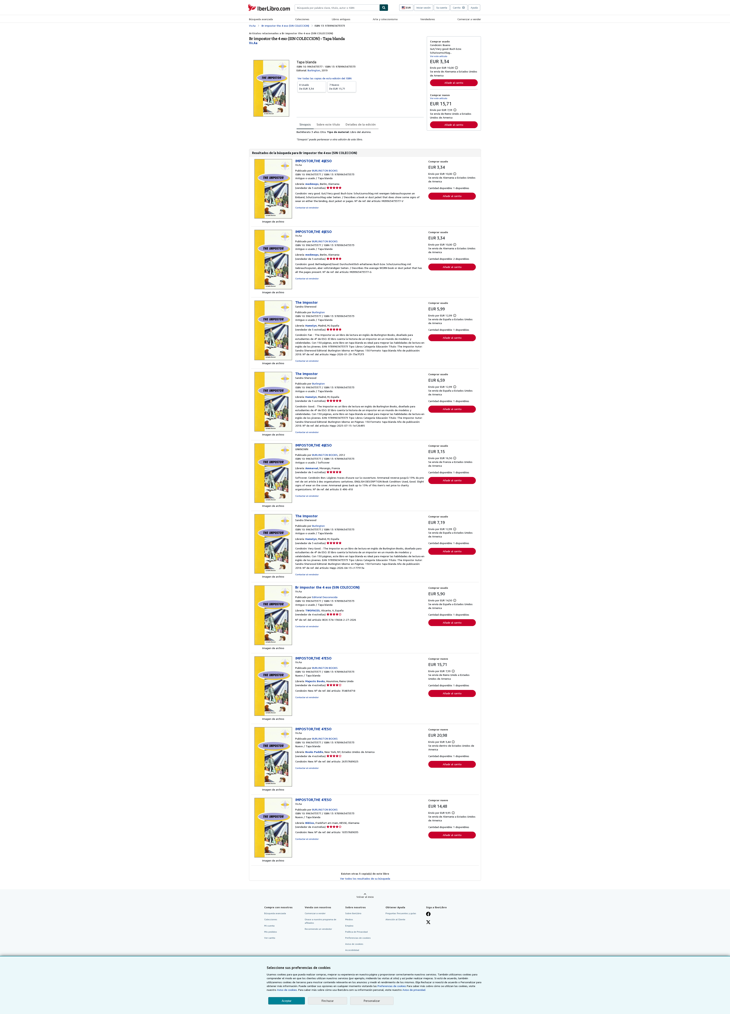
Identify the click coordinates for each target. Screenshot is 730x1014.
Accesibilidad (352, 950)
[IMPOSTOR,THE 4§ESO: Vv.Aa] (273, 217)
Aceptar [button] (286, 1000)
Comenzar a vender (469, 19)
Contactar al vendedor (307, 207)
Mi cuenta (269, 925)
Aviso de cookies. (287, 989)
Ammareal (311, 468)
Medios (349, 919)
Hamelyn (311, 325)
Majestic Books (315, 681)
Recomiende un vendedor (318, 928)
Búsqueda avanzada (261, 19)
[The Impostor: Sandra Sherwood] (273, 359)
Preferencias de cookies (392, 986)
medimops (312, 183)
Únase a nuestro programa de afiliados (320, 921)
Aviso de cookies (354, 943)
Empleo (349, 925)
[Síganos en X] (428, 922)
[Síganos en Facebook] (428, 914)
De (306, 86)
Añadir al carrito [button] (453, 82)
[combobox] (337, 7)
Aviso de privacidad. (414, 989)
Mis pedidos (270, 931)
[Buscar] (384, 7)
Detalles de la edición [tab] (361, 124)
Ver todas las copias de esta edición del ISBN (325, 78)
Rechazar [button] (327, 1000)
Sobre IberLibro (353, 913)
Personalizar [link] (372, 1000)
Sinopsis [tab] (305, 124)
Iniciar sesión (424, 7)
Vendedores (427, 19)
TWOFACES (312, 610)
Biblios (309, 822)
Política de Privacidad (356, 931)
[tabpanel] (360, 135)
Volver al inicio (365, 896)
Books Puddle (314, 751)
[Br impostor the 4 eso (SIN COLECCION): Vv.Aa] (273, 644)
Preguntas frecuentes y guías (401, 913)
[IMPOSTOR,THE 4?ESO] (273, 715)
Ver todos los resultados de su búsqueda (365, 878)
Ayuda (474, 7)
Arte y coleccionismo (385, 19)
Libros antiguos (341, 19)
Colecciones (302, 19)
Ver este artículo (438, 56)
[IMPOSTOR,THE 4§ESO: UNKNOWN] (273, 502)
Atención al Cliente (395, 919)
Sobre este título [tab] (328, 124)
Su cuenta (441, 7)
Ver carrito (269, 937)
